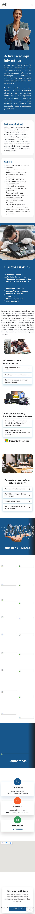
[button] (30, 910)
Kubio (17, 910)
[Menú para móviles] (32, 5)
